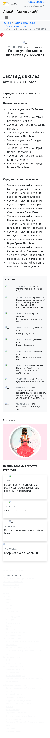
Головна (7, 22)
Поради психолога (14, 620)
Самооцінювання (13, 731)
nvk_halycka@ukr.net (13, 581)
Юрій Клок (17, 575)
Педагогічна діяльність (13, 638)
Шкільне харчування (15, 632)
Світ (8, 602)
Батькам (6, 593)
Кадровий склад (13, 709)
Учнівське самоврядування (18, 647)
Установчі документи (15, 697)
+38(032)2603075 (36, 2)
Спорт (9, 608)
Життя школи (12, 611)
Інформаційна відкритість (14, 685)
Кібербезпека (12, 682)
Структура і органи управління (20, 700)
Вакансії (9, 706)
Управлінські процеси (13, 666)
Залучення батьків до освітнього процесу (24, 678)
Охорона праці (12, 672)
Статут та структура (16, 26)
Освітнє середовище (24, 22)
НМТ (8, 660)
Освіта (9, 605)
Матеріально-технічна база (18, 703)
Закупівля (10, 728)
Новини (6, 596)
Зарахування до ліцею (16, 713)
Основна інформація (15, 694)
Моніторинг (11, 629)
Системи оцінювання (12, 657)
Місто (8, 599)
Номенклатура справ (15, 675)
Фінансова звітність (15, 669)
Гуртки (9, 626)
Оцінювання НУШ (14, 663)
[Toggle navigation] (6, 17)
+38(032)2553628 (11, 584)
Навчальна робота (14, 635)
